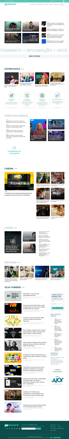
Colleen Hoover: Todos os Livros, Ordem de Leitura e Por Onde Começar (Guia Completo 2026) (58, 327)
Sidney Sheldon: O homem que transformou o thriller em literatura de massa (44, 249)
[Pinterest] (11, 1)
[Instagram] (7, 427)
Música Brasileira (53, 360)
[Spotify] (10, 1)
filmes (51, 357)
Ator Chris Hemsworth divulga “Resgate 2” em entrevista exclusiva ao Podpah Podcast (57, 84)
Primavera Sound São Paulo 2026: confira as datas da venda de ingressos (34, 318)
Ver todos (17, 167)
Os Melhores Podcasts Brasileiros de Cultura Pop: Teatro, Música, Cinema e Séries (34, 355)
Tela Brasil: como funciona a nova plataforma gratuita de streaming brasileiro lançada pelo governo (34, 367)
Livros (57, 357)
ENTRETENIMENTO (40, 4)
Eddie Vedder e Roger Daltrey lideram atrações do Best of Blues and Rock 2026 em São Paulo (34, 343)
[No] (67, 437)
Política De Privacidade (57, 437)
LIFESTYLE (50, 4)
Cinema (56, 356)
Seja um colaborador (53, 429)
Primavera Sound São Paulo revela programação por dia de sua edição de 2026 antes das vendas (35, 306)
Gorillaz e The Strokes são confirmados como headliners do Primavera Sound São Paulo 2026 (34, 392)
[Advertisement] (34, 13)
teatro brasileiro (55, 361)
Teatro (52, 361)
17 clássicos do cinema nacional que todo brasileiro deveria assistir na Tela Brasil (18, 194)
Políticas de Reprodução (53, 427)
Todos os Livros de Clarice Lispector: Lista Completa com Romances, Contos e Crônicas (44, 235)
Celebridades (52, 356)
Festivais (63, 356)
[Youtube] (13, 1)
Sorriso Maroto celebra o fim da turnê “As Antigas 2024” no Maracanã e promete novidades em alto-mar (27, 84)
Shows (62, 360)
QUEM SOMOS (56, 4)
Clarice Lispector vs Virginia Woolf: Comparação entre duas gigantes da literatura (55, 24)
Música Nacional (58, 360)
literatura (54, 357)
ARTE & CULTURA (32, 4)
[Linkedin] (7, 1)
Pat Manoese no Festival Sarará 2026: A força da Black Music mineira (33, 405)
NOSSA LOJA (62, 4)
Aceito (51, 437)
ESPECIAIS (45, 4)
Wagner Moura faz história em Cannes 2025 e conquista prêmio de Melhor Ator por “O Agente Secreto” (42, 200)
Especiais (59, 356)
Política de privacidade (61, 427)
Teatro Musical (60, 361)
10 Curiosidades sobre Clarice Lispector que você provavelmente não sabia (44, 231)
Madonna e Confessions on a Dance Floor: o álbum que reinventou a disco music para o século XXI (55, 36)
